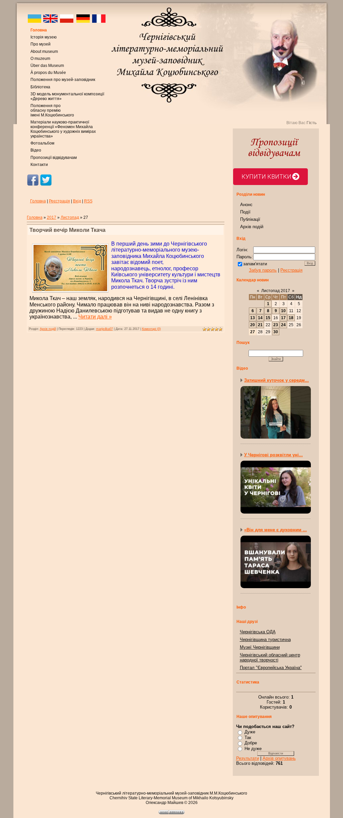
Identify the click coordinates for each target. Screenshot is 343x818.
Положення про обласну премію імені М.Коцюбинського (52, 110)
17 (283, 317)
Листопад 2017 (275, 290)
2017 (51, 217)
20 (252, 325)
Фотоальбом (42, 143)
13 (252, 317)
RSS (88, 201)
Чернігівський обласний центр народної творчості (270, 657)
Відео (35, 150)
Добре (251, 742)
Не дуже (253, 748)
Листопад (70, 217)
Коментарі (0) (151, 329)
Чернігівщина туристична (265, 639)
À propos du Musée (48, 72)
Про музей (40, 44)
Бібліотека (40, 87)
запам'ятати (255, 263)
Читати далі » (95, 317)
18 (291, 317)
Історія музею (43, 37)
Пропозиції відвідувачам (53, 157)
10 (283, 310)
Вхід (77, 201)
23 (275, 325)
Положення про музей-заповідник (62, 79)
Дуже (250, 731)
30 (275, 332)
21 (260, 325)
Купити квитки (266, 176)
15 (268, 317)
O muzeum (40, 58)
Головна (38, 30)
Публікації (250, 219)
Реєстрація (59, 201)
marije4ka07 (104, 329)
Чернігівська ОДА (258, 631)
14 (260, 317)
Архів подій (48, 329)
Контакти (39, 164)
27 (252, 332)
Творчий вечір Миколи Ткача (67, 230)
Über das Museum (47, 65)
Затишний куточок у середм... (276, 380)
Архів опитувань (279, 758)
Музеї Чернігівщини (260, 647)
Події (245, 211)
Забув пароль (263, 270)
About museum (44, 51)
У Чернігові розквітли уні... (273, 454)
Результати (247, 758)
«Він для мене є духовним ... (275, 529)
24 (283, 325)
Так (248, 737)
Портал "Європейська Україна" (271, 667)
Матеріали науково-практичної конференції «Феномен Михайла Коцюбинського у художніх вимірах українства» (63, 129)
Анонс (246, 204)
